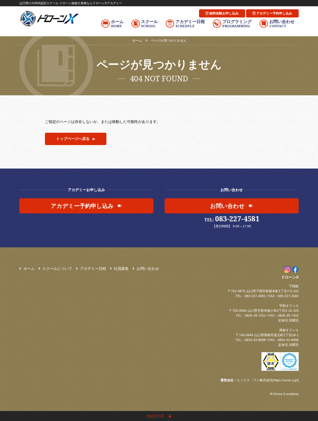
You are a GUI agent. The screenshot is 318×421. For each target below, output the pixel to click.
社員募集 (121, 269)
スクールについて (57, 269)
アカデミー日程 (93, 269)
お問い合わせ (148, 269)
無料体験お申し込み (223, 13)
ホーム (29, 269)
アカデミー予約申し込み (273, 13)
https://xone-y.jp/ (286, 380)
